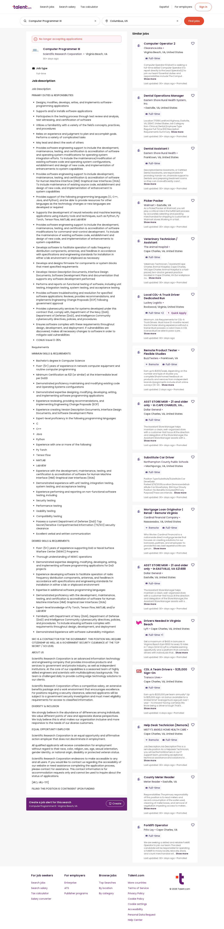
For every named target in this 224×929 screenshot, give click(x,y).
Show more (150, 79)
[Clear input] (95, 21)
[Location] (139, 21)
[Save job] (193, 43)
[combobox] (60, 21)
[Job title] (57, 21)
